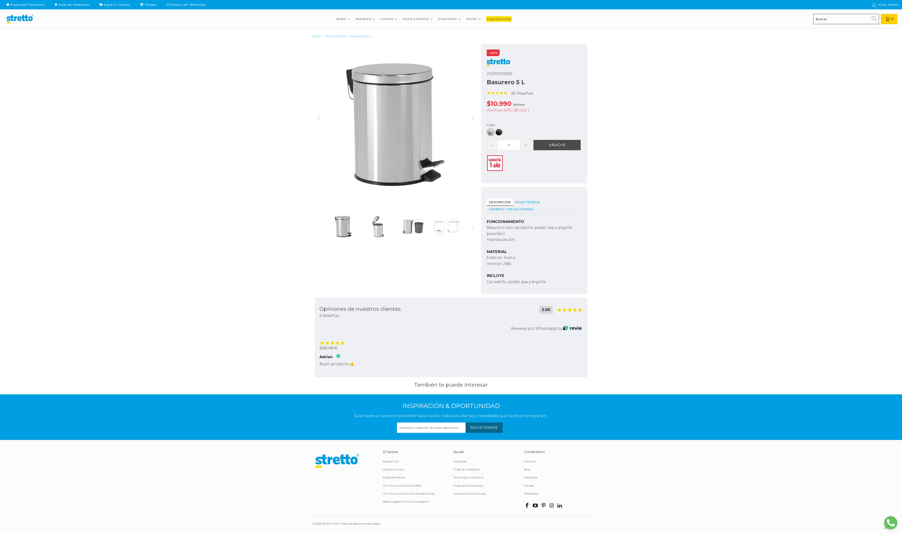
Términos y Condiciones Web (402, 485)
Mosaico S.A (390, 461)
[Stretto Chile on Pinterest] (543, 506)
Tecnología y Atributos (468, 477)
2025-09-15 (328, 348)
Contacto (530, 461)
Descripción (500, 202)
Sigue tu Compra (116, 4)
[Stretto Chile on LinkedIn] (560, 506)
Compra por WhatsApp (187, 4)
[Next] (472, 124)
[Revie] (572, 328)
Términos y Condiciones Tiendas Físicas (409, 493)
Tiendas (150, 4)
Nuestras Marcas (394, 477)
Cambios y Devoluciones (511, 209)
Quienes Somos (393, 469)
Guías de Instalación (74, 4)
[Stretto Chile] (20, 19)
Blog (527, 469)
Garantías (460, 461)
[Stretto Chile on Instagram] (551, 506)
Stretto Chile (331, 523)
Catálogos (530, 477)
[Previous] (319, 124)
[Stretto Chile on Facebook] (527, 506)
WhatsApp (531, 493)
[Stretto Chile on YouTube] (535, 506)
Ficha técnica (527, 202)
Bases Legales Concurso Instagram (406, 501)
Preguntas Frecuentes (27, 4)
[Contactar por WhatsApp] (890, 522)
